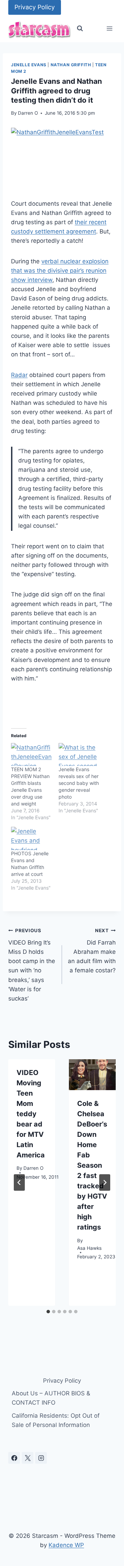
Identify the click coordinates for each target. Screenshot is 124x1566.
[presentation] (92, 1074)
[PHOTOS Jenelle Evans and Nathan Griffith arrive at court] (31, 838)
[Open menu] (109, 28)
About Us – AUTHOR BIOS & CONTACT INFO (51, 1398)
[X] (27, 1458)
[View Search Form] (80, 28)
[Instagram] (41, 1458)
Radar (19, 375)
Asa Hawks (89, 1248)
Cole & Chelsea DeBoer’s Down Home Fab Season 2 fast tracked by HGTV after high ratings (92, 1165)
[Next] (104, 1182)
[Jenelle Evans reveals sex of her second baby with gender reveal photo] (79, 754)
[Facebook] (14, 1458)
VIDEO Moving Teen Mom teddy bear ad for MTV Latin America (31, 1113)
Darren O (28, 113)
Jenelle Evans (28, 64)
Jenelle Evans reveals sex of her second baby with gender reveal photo (79, 783)
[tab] (48, 1311)
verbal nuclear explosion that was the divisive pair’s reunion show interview (59, 270)
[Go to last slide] (19, 1182)
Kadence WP (66, 1545)
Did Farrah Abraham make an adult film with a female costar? (92, 951)
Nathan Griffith (71, 64)
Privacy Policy (34, 7)
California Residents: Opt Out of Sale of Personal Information (56, 1420)
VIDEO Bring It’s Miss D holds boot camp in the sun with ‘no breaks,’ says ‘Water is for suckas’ (31, 965)
